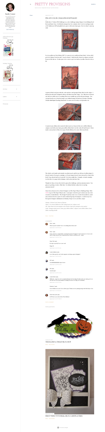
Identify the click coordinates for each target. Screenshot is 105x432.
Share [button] (31, 15)
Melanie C (52, 286)
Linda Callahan (53, 252)
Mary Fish (52, 241)
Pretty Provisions (52, 4)
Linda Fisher (53, 276)
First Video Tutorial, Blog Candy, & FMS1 (64, 416)
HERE (46, 192)
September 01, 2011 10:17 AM (55, 237)
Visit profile (10, 29)
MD (51, 260)
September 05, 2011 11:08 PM (56, 298)
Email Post (51, 215)
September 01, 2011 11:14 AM (55, 248)
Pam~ (51, 223)
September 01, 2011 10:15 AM (55, 227)
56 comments (51, 344)
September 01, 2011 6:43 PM (55, 256)
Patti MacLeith (53, 294)
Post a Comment (49, 302)
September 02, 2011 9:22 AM (55, 264)
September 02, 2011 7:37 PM (55, 282)
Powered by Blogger (64, 427)
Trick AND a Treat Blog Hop (58, 342)
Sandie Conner (10, 14)
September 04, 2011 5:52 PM (55, 290)
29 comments (52, 418)
